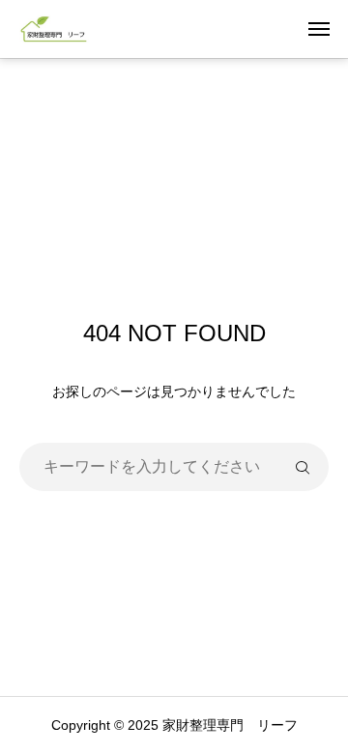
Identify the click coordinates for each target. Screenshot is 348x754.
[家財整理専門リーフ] (54, 29)
